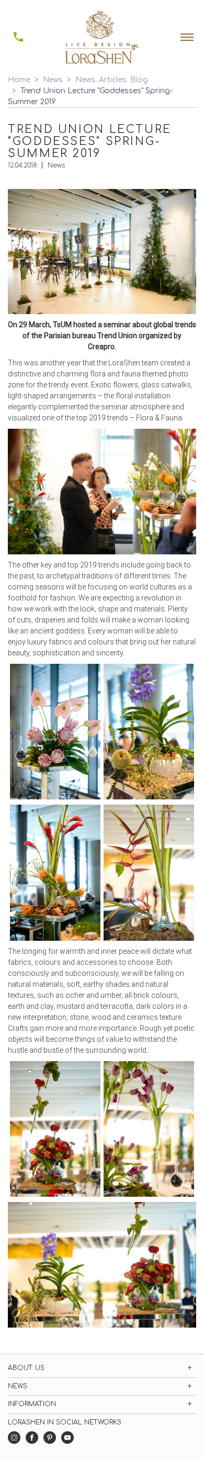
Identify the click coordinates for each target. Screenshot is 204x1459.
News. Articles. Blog (111, 80)
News (53, 80)
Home (19, 80)
